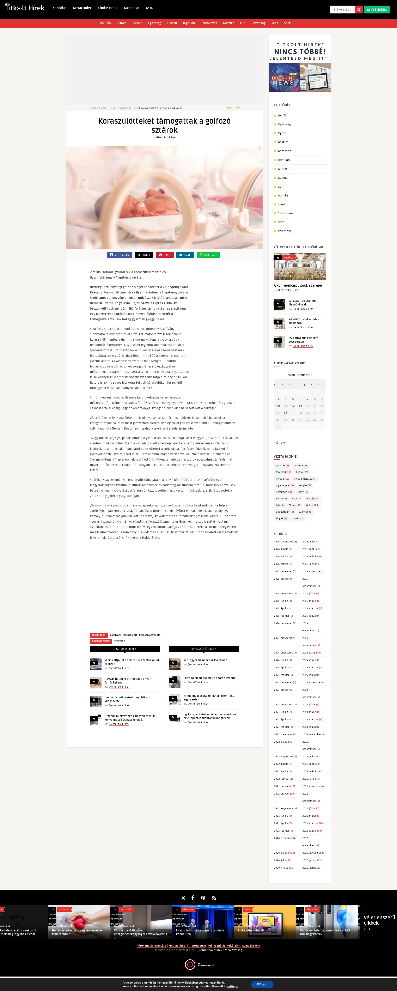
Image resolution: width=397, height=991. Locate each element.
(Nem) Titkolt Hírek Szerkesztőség (220, 950)
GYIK (149, 8)
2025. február (281, 616)
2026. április (281, 556)
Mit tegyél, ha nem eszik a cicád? (205, 660)
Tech (274, 23)
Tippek (281, 518)
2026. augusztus (283, 541)
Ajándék (282, 465)
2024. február (281, 675)
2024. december (283, 623)
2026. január (309, 564)
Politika (105, 23)
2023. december (283, 682)
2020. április (309, 867)
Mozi (296, 498)
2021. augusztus (283, 808)
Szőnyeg (305, 511)
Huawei (302, 472)
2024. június (281, 660)
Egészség (154, 23)
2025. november (311, 571)
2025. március (310, 608)
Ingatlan (189, 23)
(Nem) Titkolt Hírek (166, 137)
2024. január (309, 675)
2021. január (309, 830)
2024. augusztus (283, 652)
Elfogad (262, 984)
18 (285, 413)
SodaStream (285, 511)
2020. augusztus (312, 853)
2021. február (281, 830)
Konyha (305, 485)
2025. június (281, 601)
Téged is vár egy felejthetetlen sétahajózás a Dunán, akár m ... (150, 932)
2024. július (309, 652)
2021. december (283, 786)
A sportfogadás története (207, 930)
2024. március (310, 667)
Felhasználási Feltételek (224, 945)
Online (312, 505)
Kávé (303, 492)
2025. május (309, 601)
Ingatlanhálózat (305, 478)
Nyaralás (312, 498)
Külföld (122, 23)
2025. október (281, 578)
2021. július (309, 808)
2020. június (309, 860)
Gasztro (228, 23)
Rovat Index (82, 8)
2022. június (281, 764)
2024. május (309, 660)
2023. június (281, 712)
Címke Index (107, 8)
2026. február (281, 564)
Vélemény (285, 231)
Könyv (281, 498)
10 (278, 406)
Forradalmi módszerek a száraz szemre (210, 678)
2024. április (281, 667)
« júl (276, 442)
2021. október (281, 793)
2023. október (281, 690)
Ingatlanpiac (285, 485)
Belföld (137, 23)
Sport (288, 23)
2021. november (311, 786)
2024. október (281, 638)
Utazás (298, 518)
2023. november (311, 682)
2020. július (280, 860)
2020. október (282, 853)
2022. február (281, 778)
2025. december (283, 571)
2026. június (281, 549)
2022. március (310, 771)
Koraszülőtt (130, 635)
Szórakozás (209, 23)
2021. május (309, 815)
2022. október (282, 741)
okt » (284, 442)
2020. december (283, 838)
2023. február (281, 727)
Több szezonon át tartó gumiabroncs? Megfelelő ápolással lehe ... (278, 932)
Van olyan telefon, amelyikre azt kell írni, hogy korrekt (91, 932)
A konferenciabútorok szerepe (298, 286)
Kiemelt (172, 23)
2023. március (310, 719)
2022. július (309, 756)
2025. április (281, 608)
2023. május (309, 712)
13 (300, 406)
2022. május (309, 764)
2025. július (309, 593)
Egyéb (282, 133)
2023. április (281, 719)
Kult (242, 23)
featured (283, 472)
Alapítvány (115, 635)
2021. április (281, 823)
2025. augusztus (283, 593)
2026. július (309, 541)
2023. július (309, 704)
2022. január (309, 778)
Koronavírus (284, 492)
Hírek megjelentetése (152, 945)
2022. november (311, 734)
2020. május (281, 867)
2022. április (281, 771)
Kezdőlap (59, 8)
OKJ (280, 505)
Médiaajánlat (178, 945)
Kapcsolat (132, 8)
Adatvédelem (251, 945)
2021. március (310, 823)
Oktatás (295, 505)
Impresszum (197, 945)
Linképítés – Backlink (18, 930)
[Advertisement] (164, 69)
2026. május (309, 549)
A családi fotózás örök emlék (334, 930)
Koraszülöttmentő (149, 635)
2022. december (283, 734)
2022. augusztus (283, 756)
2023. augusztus (283, 704)
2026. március (310, 556)
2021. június (281, 815)
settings (232, 986)
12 (293, 406)
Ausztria (300, 465)
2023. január (309, 727)
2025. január (309, 616)
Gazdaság (258, 23)
